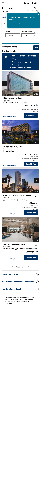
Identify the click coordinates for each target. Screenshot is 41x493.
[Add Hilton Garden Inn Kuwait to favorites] (36, 98)
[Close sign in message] (38, 14)
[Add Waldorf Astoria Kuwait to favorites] (36, 147)
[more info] (36, 105)
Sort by (7, 31)
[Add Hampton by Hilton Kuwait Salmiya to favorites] (36, 196)
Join (32, 11)
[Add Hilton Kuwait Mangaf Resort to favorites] (36, 245)
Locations (5, 17)
